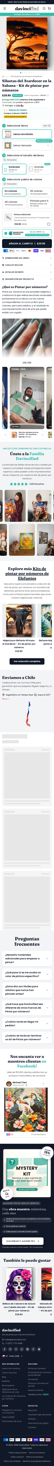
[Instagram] (10, 1349)
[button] (27, 219)
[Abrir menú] (4, 8)
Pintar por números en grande (38, 1384)
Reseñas (6, 1381)
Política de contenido (12, 1461)
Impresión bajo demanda (39, 1414)
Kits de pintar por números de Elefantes (26, 76)
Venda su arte (38, 1394)
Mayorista (32, 1410)
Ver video (15, 426)
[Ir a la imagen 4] (27, 72)
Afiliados (32, 1418)
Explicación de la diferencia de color (10, 1390)
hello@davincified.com (15, 1339)
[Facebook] (4, 1349)
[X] (33, 1349)
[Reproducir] (27, 398)
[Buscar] (44, 8)
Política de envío (17, 1457)
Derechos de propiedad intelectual (36, 1461)
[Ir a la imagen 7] (33, 72)
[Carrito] (49, 8)
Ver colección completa (27, 661)
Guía (45, 126)
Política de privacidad (18, 1453)
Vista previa (11, 160)
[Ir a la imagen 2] (22, 72)
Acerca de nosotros (11, 1368)
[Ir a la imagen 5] (29, 72)
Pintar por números (37, 1368)
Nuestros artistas (35, 1390)
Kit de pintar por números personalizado (39, 1373)
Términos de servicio (37, 1453)
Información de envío (12, 1421)
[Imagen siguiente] (50, 43)
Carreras (32, 1427)
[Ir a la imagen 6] (31, 72)
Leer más (27, 362)
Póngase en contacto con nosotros (12, 1411)
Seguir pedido (8, 1417)
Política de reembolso (34, 1457)
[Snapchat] (39, 1349)
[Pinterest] (27, 1349)
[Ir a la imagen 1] (20, 72)
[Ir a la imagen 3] (24, 72)
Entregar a (12, 105)
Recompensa (8, 1385)
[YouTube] (16, 1349)
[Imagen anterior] (3, 43)
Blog (4, 1377)
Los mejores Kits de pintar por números (13, 1397)
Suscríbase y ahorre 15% (20, 1241)
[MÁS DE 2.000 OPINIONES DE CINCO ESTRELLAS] (27, 523)
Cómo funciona (9, 1372)
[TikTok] (21, 1349)
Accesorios (33, 1379)
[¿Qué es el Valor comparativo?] (48, 95)
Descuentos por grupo (38, 1423)
